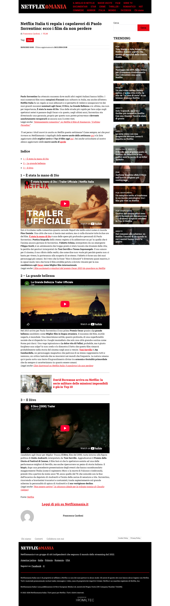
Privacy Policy (135, 538)
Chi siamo (139, 10)
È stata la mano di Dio (40, 236)
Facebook (36, 566)
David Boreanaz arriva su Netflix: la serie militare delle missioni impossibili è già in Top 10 (80, 383)
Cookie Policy (123, 538)
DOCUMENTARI (80, 6)
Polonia (49, 560)
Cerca (116, 22)
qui (92, 135)
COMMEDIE (78, 10)
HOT (141, 6)
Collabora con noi (55, 538)
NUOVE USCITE (105, 3)
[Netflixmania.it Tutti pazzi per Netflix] (44, 7)
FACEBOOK (126, 10)
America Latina (28, 560)
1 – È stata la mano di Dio (36, 158)
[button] (119, 6)
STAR (93, 6)
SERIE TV (128, 3)
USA (68, 560)
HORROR (91, 10)
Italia (30, 40)
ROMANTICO (129, 6)
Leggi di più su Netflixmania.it (65, 504)
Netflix (30, 496)
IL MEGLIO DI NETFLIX (84, 3)
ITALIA (102, 10)
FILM (117, 3)
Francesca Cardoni (31, 33)
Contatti (39, 538)
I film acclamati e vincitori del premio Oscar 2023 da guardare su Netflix (69, 268)
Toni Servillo (85, 349)
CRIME (102, 6)
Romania (59, 560)
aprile (63, 141)
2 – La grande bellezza (34, 163)
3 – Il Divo (28, 167)
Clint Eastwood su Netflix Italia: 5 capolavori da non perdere (63, 365)
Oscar (40, 265)
